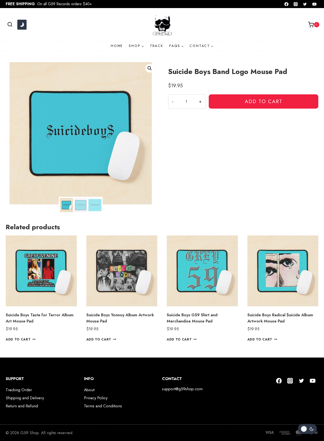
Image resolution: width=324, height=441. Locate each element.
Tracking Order (19, 390)
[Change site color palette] (21, 25)
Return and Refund (22, 406)
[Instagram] (296, 4)
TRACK (156, 45)
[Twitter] (305, 4)
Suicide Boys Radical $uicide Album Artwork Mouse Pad (280, 318)
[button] (149, 68)
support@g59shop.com (182, 389)
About (89, 390)
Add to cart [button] (18, 339)
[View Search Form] (10, 24)
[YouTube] (314, 4)
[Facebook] (286, 4)
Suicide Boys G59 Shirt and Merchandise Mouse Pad (192, 318)
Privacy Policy (95, 398)
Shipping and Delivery (25, 398)
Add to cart (263, 101)
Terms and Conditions (103, 406)
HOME (117, 45)
